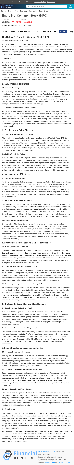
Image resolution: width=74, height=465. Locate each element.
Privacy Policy (50, 462)
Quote (4, 31)
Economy (23, 11)
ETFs (16, 11)
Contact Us (51, 2)
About (62, 31)
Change (23, 19)
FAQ (55, 31)
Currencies (33, 11)
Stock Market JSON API (46, 452)
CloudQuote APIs (40, 2)
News (10, 11)
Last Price (6, 19)
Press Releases (44, 11)
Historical (47, 31)
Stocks (3, 11)
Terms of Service (64, 462)
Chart (37, 31)
